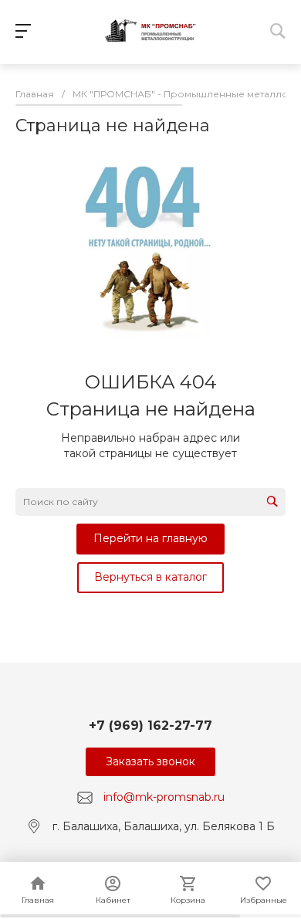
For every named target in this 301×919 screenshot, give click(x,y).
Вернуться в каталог (150, 577)
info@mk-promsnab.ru (164, 797)
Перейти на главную (150, 538)
